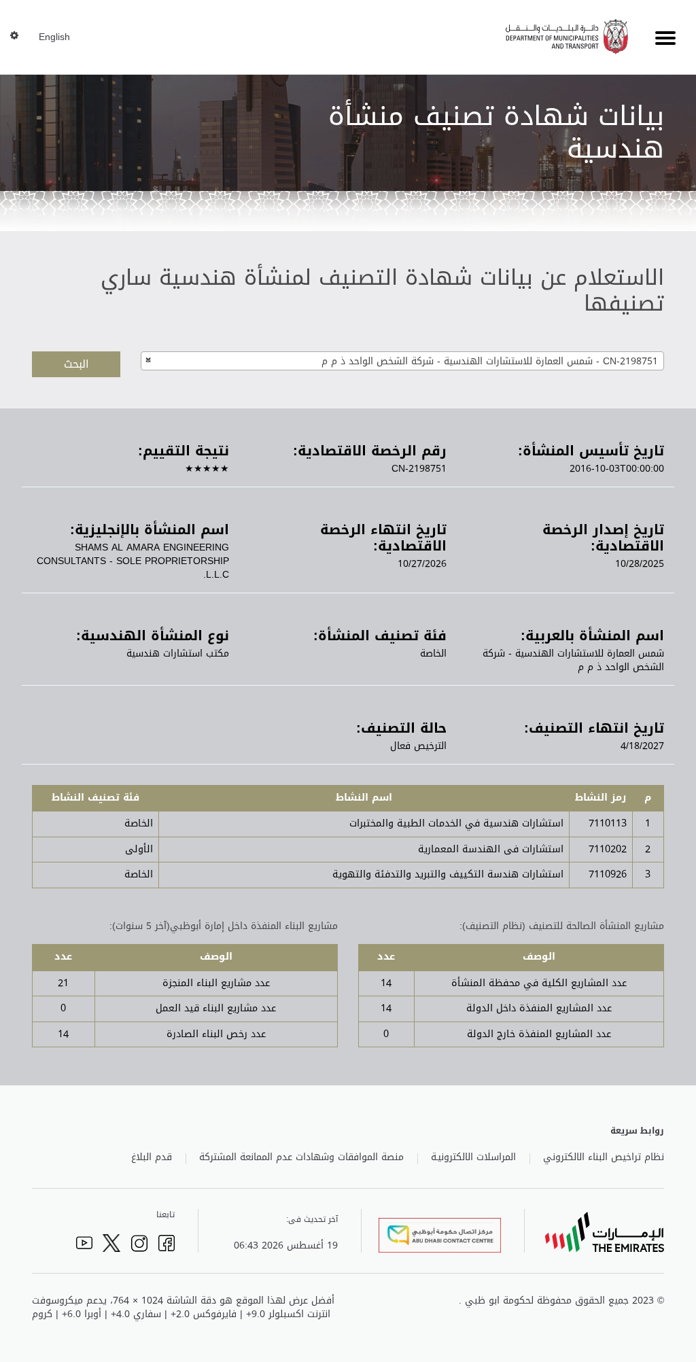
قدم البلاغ (151, 1157)
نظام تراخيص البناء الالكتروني (603, 1157)
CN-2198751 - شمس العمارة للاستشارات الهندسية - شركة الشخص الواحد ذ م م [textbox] (489, 361)
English (54, 37)
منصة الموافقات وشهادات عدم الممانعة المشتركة (301, 1157)
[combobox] (402, 360)
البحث (76, 363)
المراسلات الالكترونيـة (473, 1157)
